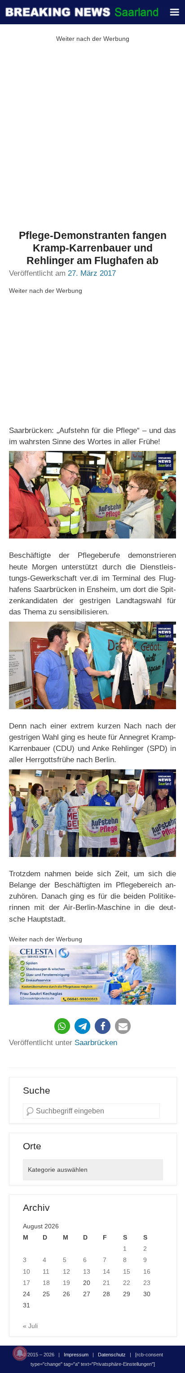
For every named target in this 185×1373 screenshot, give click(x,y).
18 (46, 1282)
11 (46, 1271)
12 (66, 1271)
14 (106, 1271)
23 (146, 1282)
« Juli (30, 1325)
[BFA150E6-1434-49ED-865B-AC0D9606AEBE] (92, 975)
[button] (62, 1026)
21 (106, 1282)
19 (66, 1282)
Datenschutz (112, 1354)
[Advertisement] (92, 137)
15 (126, 1271)
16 (146, 1271)
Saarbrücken (96, 1042)
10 (26, 1271)
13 (86, 1271)
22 (126, 1282)
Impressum (76, 1354)
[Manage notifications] (20, 1353)
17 (26, 1282)
